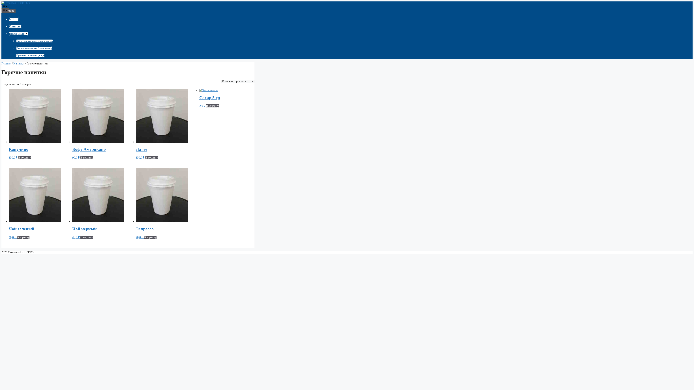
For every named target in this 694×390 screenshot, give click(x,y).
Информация (17, 33)
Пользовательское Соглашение (34, 48)
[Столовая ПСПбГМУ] (16, 3)
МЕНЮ (13, 19)
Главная (6, 63)
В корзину (24, 157)
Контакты (15, 26)
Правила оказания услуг (30, 55)
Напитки (18, 63)
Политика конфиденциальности (34, 41)
